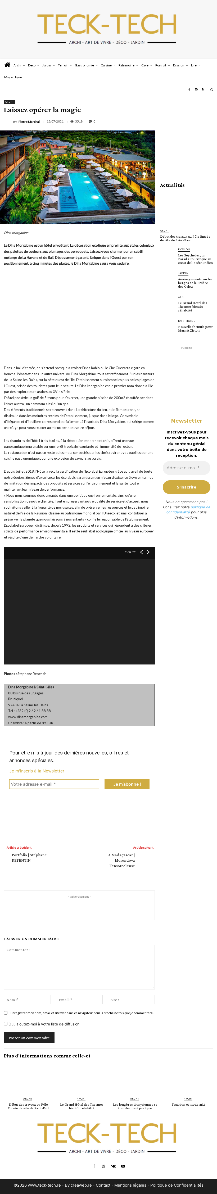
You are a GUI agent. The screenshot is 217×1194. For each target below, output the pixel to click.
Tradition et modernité (189, 1104)
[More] (105, 822)
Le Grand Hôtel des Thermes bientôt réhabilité (192, 306)
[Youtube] (123, 1166)
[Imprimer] (208, 120)
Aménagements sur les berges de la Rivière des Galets (195, 282)
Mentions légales (130, 1185)
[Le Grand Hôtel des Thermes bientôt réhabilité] (167, 302)
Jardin (183, 273)
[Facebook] (189, 89)
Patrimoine (186, 320)
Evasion (184, 249)
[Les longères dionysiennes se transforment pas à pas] (135, 1078)
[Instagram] (103, 1166)
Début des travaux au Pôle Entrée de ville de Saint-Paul (185, 238)
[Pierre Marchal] (8, 122)
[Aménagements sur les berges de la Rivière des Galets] (167, 278)
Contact (103, 1185)
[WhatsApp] (172, 120)
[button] (212, 90)
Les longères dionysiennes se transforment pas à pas (135, 1106)
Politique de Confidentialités (177, 1185)
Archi (9, 101)
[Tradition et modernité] (188, 1078)
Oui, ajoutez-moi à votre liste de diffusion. (43, 1024)
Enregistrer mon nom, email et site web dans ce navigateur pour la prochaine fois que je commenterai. (82, 1013)
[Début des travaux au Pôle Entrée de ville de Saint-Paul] (186, 208)
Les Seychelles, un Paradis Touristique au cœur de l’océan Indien (195, 259)
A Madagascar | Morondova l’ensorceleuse (121, 860)
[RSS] (203, 89)
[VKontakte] (113, 1166)
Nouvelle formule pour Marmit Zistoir (195, 328)
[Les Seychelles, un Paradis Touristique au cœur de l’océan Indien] (167, 254)
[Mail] (196, 89)
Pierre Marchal (29, 121)
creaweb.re (81, 1185)
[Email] (196, 120)
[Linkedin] (184, 120)
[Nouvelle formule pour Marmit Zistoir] (167, 326)
